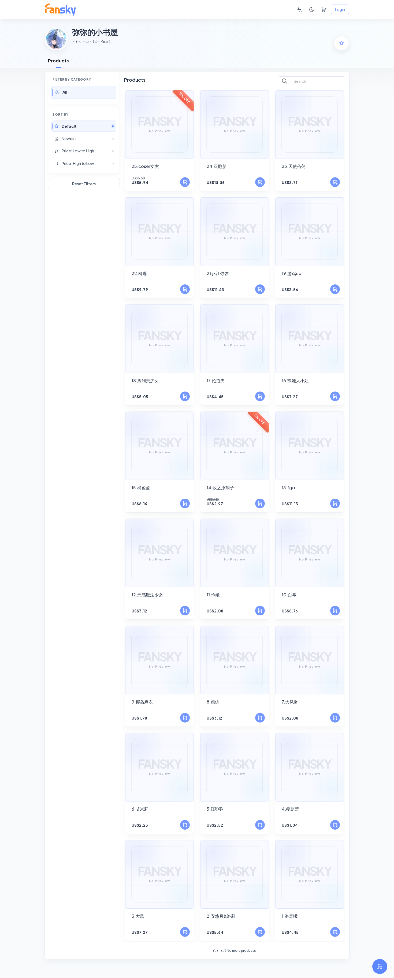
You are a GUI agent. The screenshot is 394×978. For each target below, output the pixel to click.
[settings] (379, 966)
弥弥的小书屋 (95, 32)
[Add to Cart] (185, 182)
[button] (83, 92)
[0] (324, 9)
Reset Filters (84, 183)
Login (340, 9)
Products (58, 60)
